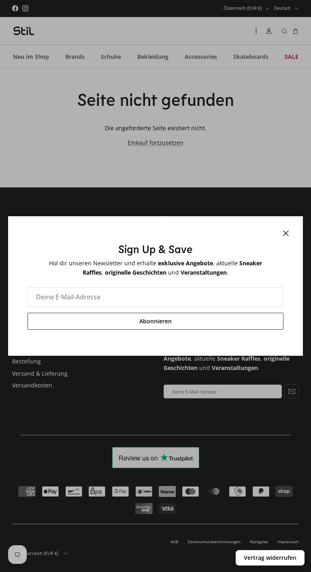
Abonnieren (155, 321)
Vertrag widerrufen (270, 557)
